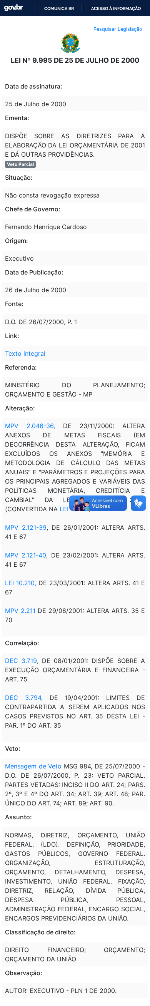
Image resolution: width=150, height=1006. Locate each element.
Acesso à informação (116, 8)
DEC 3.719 (21, 661)
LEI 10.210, (20, 583)
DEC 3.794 (23, 697)
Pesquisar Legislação (117, 29)
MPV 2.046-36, (30, 426)
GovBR (13, 8)
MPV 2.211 (20, 610)
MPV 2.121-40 (25, 555)
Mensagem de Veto (33, 766)
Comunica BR (59, 8)
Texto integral (25, 353)
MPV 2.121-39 (26, 527)
